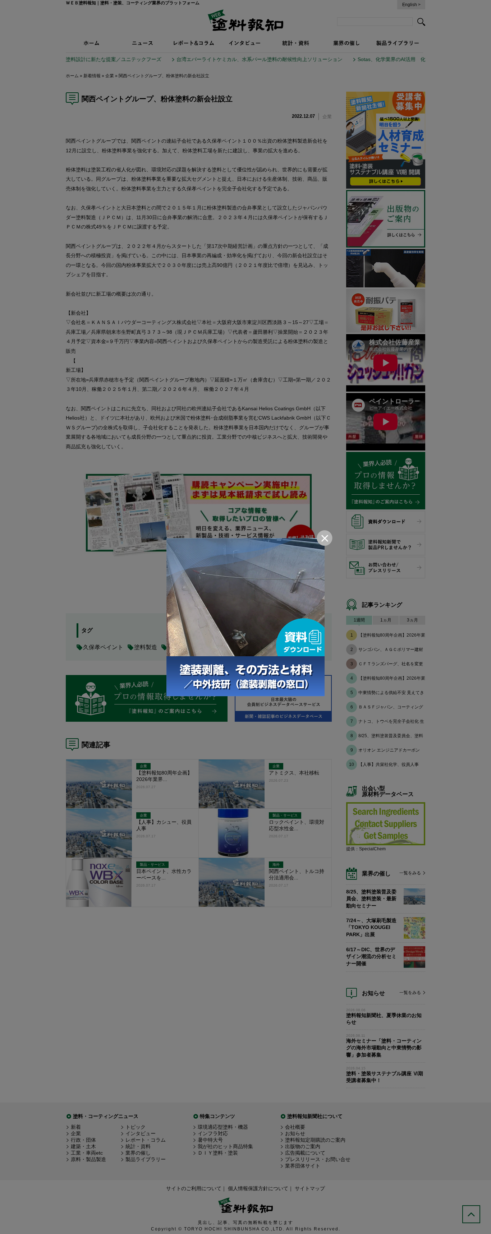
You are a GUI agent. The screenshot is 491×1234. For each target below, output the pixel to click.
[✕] (245, 617)
